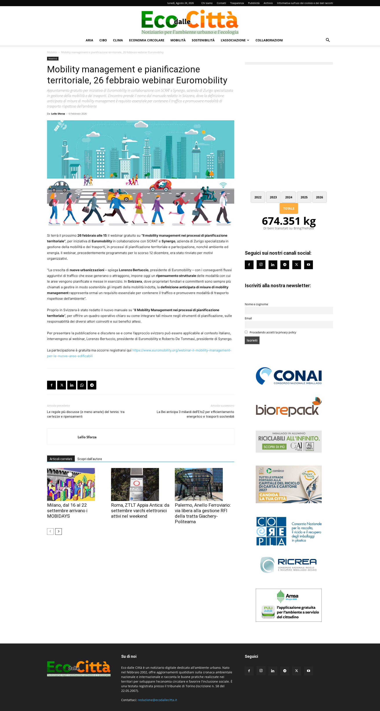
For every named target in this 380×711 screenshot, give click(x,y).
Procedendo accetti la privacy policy (272, 332)
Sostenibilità (203, 40)
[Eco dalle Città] (190, 20)
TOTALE (288, 208)
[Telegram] (92, 385)
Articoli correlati (61, 459)
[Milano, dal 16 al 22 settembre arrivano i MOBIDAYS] (76, 484)
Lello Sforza (58, 113)
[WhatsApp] (81, 385)
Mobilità (178, 40)
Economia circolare (146, 40)
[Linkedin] (71, 385)
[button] (327, 40)
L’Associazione (233, 40)
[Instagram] (261, 264)
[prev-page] (50, 531)
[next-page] (58, 531)
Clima (118, 40)
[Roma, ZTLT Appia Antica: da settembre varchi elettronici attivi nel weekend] (140, 484)
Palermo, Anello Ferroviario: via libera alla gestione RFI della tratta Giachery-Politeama (203, 513)
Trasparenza (237, 3)
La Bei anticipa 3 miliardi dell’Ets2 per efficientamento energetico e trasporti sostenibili (195, 414)
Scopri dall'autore (89, 459)
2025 (304, 197)
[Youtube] (308, 264)
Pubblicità (253, 3)
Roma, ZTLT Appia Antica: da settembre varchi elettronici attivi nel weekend (140, 511)
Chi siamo (207, 3)
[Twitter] (296, 264)
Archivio (268, 3)
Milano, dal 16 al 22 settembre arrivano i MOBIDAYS (67, 511)
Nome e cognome (256, 304)
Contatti (221, 3)
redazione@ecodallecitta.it (157, 700)
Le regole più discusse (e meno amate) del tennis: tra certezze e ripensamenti (85, 414)
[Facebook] (51, 385)
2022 (257, 197)
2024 (288, 197)
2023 (273, 197)
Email (248, 318)
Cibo (103, 40)
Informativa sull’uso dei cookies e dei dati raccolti (305, 3)
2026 (319, 197)
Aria (89, 40)
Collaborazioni (269, 40)
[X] (61, 385)
